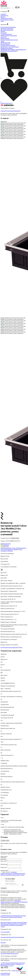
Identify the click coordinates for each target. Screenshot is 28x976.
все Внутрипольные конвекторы (9, 647)
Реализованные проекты (7, 917)
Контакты (3, 942)
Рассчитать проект (22, 922)
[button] (5, 545)
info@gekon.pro (15, 963)
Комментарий (4, 870)
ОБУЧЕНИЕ (4, 49)
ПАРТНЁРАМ (20, 49)
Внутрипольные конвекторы (12, 111)
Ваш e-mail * (4, 861)
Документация (5, 937)
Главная (3, 111)
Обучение (21, 937)
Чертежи (11, 937)
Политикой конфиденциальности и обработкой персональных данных (14, 902)
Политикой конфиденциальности (9, 953)
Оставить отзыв (15, 538)
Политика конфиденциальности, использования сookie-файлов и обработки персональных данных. (13, 925)
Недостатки (4, 867)
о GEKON (3, 915)
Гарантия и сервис (12, 922)
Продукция (4, 922)
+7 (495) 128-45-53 (5, 963)
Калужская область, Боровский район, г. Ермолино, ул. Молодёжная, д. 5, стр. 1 (13, 964)
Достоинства (4, 864)
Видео (16, 917)
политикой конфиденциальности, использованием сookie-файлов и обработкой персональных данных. (13, 873)
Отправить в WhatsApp (7, 550)
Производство (10, 915)
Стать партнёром (5, 932)
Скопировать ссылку (9, 548)
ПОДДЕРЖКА (12, 49)
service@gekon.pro (5, 973)
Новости (20, 917)
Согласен (3, 910)
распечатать (7, 543)
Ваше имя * (4, 859)
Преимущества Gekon (20, 915)
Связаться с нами (5, 974)
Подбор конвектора (11, 51)
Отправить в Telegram (12, 549)
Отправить (3, 888)
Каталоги (16, 937)
